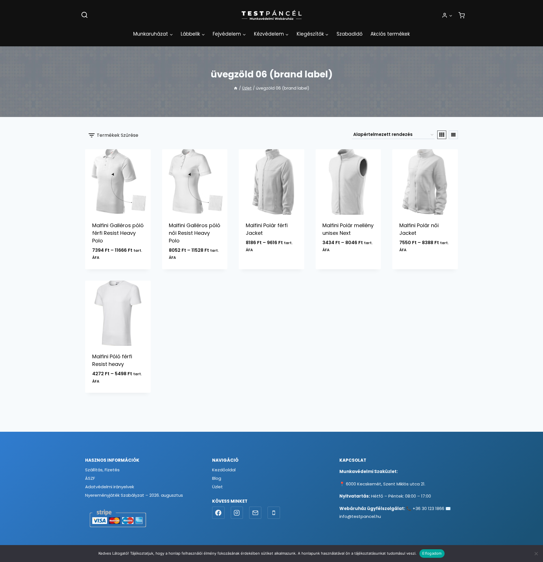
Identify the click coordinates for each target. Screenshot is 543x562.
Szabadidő (350, 34)
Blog (216, 478)
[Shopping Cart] (461, 15)
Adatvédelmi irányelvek (109, 487)
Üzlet (217, 487)
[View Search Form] (84, 15)
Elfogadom (431, 553)
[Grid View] (441, 135)
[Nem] (536, 553)
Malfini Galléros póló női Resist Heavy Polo (194, 233)
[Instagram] (237, 513)
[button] (451, 15)
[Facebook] (218, 513)
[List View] (453, 135)
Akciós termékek (390, 34)
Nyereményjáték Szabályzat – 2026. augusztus (134, 495)
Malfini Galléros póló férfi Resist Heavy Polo (118, 233)
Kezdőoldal (224, 470)
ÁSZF (90, 478)
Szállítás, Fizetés (102, 470)
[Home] (236, 88)
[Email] (255, 513)
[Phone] (274, 513)
